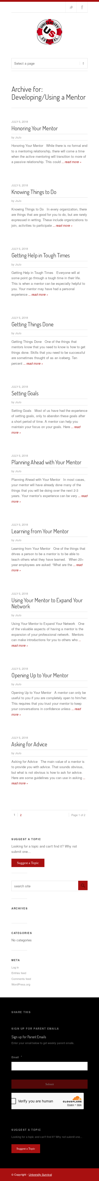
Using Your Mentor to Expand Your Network (47, 603)
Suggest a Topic (28, 863)
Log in (15, 967)
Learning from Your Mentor (40, 531)
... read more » (71, 162)
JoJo (18, 137)
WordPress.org (20, 984)
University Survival (40, 1174)
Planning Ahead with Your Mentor (46, 462)
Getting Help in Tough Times (40, 255)
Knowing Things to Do (33, 191)
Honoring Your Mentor (34, 128)
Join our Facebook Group (82, 7)
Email (16, 1057)
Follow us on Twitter (71, 7)
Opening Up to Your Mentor (40, 675)
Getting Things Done (32, 324)
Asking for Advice (29, 744)
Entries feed (18, 973)
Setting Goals (25, 393)
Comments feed (21, 979)
